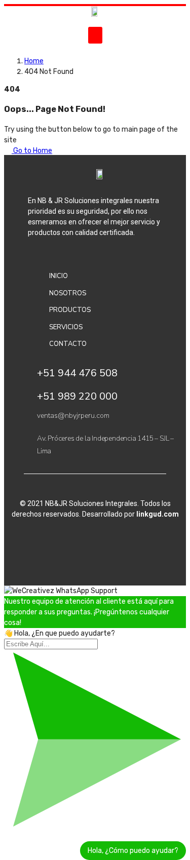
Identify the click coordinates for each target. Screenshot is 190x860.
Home (34, 61)
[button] (95, 35)
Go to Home (32, 150)
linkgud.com (157, 514)
